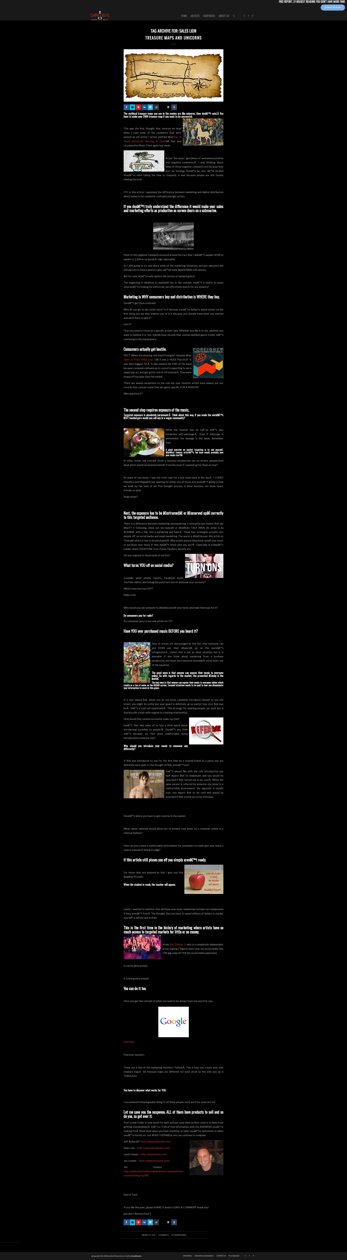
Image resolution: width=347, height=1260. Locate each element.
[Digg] (144, 107)
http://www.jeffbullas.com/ (155, 1141)
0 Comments (163, 1234)
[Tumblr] (174, 107)
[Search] (234, 15)
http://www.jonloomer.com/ (154, 1160)
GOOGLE (129, 1041)
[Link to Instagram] (252, 16)
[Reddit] (156, 107)
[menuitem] (184, 15)
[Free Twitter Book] (132, 107)
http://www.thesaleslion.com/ (153, 1147)
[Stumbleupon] (162, 106)
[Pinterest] (138, 107)
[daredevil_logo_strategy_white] (100, 15)
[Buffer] (168, 107)
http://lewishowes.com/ (154, 1154)
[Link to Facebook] (248, 16)
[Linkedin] (150, 107)
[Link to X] (244, 16)
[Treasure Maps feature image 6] (173, 75)
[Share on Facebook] (126, 107)
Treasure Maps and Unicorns (173, 38)
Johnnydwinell (180, 1234)
